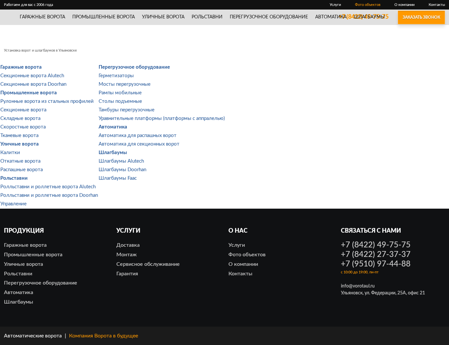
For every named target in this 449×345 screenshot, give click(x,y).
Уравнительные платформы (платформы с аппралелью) (162, 118)
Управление (13, 203)
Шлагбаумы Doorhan (122, 169)
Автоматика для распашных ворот (138, 135)
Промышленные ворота (103, 17)
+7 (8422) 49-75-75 (376, 245)
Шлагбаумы (369, 17)
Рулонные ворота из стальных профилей (47, 101)
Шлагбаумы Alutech (121, 161)
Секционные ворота (23, 109)
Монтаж (126, 254)
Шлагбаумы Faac (118, 178)
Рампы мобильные (120, 92)
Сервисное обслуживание (148, 264)
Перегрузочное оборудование (269, 17)
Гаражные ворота (42, 17)
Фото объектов (367, 5)
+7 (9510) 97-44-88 (376, 264)
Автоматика (330, 17)
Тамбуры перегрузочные (126, 109)
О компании (404, 5)
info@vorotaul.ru (358, 286)
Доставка (128, 245)
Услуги (335, 5)
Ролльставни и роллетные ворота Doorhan (49, 195)
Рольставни (207, 17)
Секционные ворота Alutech (32, 75)
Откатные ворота (20, 161)
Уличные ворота (163, 17)
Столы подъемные (120, 101)
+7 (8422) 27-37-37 (376, 255)
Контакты (437, 5)
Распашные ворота (21, 169)
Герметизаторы (116, 75)
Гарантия (127, 273)
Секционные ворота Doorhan (33, 84)
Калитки (10, 152)
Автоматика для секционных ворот (139, 144)
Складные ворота (20, 118)
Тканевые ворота (19, 135)
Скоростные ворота (23, 127)
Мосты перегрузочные (125, 84)
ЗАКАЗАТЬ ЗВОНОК (421, 17)
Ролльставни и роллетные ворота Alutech (48, 186)
